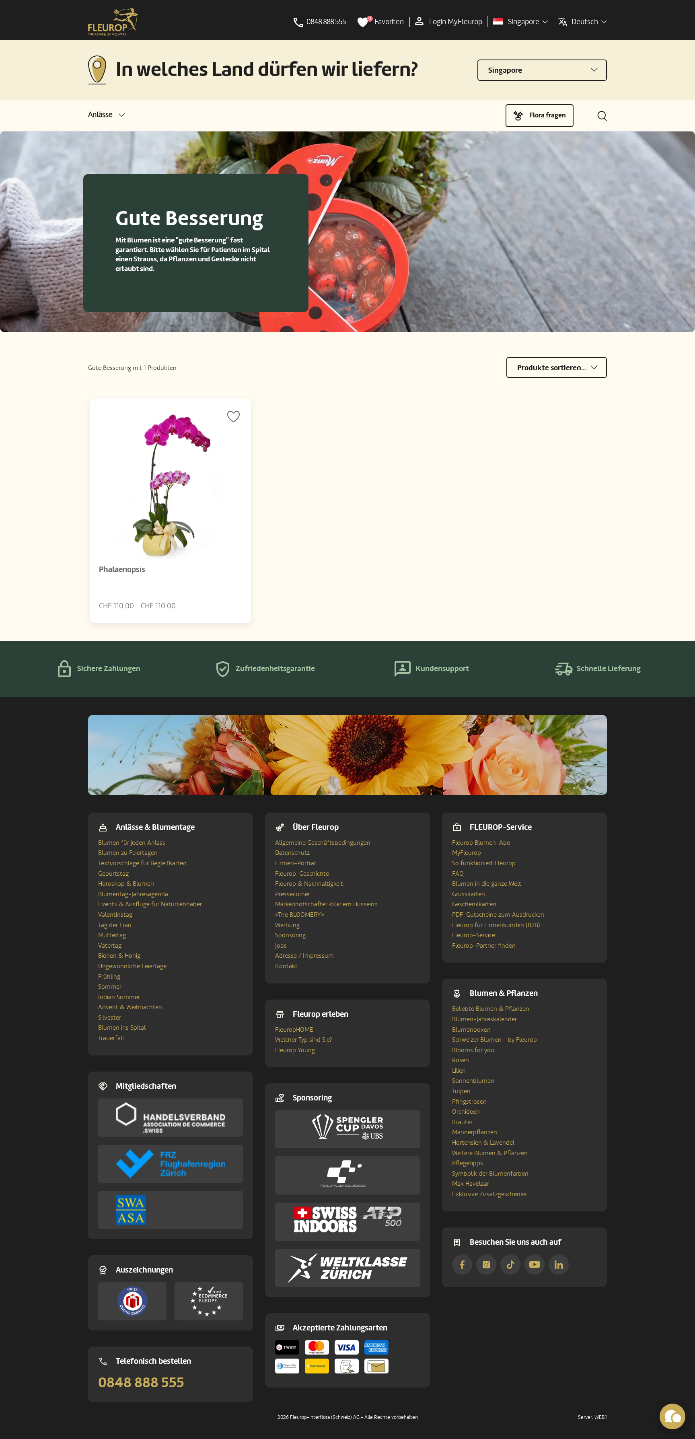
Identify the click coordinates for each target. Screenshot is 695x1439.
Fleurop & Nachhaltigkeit (309, 883)
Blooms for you (473, 1050)
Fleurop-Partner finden (484, 945)
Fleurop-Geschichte (302, 873)
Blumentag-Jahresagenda (133, 894)
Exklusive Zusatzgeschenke (489, 1194)
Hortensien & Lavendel (483, 1142)
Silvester (109, 1017)
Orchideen (466, 1111)
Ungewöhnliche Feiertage (132, 966)
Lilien (459, 1070)
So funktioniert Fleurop (484, 863)
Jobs (281, 945)
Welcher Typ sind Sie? (303, 1039)
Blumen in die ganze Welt (486, 883)
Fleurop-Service (473, 935)
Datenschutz (292, 852)
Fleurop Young (295, 1050)
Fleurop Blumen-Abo (481, 842)
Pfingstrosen (469, 1101)
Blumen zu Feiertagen (128, 852)
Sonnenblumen (473, 1080)
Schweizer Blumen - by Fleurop (494, 1039)
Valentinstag (115, 914)
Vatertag (109, 945)
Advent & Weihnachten (130, 1007)
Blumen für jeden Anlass (131, 842)
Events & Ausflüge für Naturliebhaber (150, 904)
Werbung (287, 925)
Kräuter (462, 1122)
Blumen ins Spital (122, 1027)
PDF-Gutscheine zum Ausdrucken (498, 914)
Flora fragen (547, 115)
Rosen (460, 1060)
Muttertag (112, 935)
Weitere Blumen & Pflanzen (490, 1153)
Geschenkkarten (474, 904)
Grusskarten (468, 894)
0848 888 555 (141, 1383)
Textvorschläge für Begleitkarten (142, 863)
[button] (106, 115)
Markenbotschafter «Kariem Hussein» (326, 904)
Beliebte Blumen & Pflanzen (490, 1008)
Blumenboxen (471, 1029)
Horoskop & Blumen (126, 883)
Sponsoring (290, 935)
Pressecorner (292, 894)
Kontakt (286, 966)
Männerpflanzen (474, 1132)
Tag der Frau (115, 925)
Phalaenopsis (122, 570)
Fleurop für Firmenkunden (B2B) (496, 925)
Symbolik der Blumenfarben (490, 1173)
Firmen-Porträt (296, 863)
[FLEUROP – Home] (113, 22)
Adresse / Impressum (304, 955)
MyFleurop (466, 852)
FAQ (458, 873)
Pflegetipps (467, 1163)
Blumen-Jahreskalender (484, 1019)
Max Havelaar (470, 1183)
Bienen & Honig (119, 955)
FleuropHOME (294, 1029)
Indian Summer (119, 997)
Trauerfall (111, 1038)
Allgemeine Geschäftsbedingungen (322, 842)
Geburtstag (113, 873)
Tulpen (461, 1091)
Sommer (109, 986)
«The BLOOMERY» (299, 914)
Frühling (109, 976)
